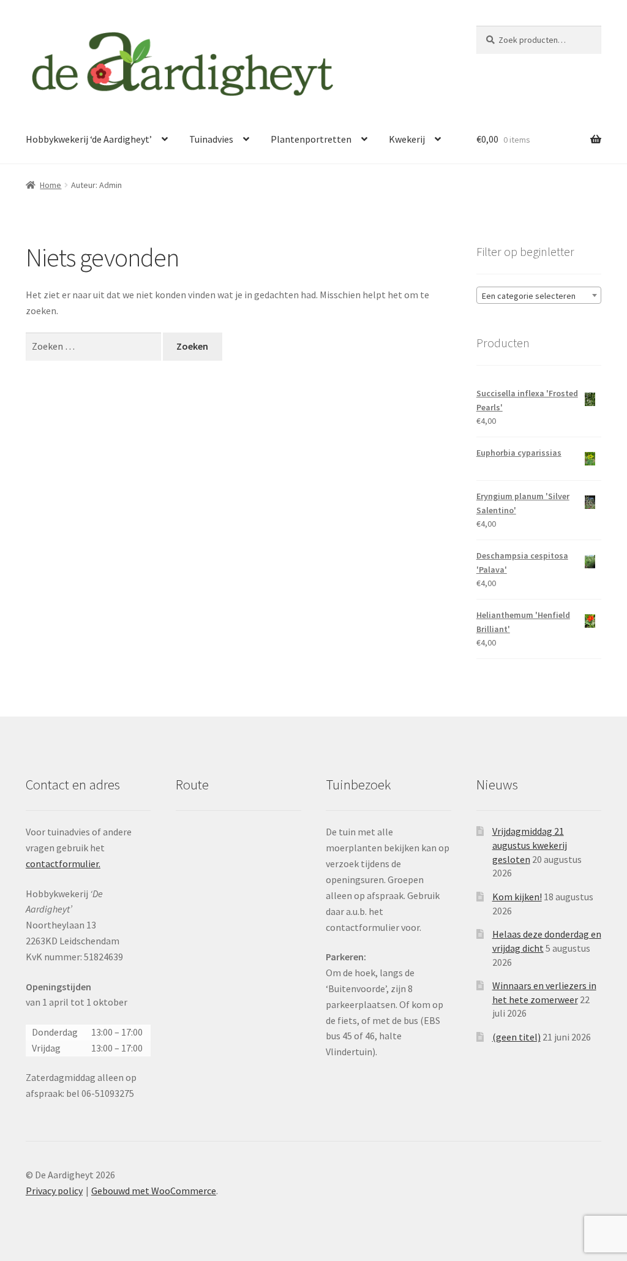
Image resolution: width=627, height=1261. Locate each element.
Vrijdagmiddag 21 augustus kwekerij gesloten (529, 845)
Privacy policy (54, 1190)
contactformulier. (63, 863)
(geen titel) (516, 1037)
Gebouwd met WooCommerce (153, 1190)
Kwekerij (407, 139)
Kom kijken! (517, 896)
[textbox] (539, 295)
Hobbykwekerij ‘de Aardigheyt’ (89, 139)
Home (50, 184)
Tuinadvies (211, 139)
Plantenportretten (311, 139)
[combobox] (538, 295)
